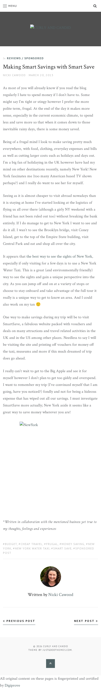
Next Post (85, 621)
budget (11, 544)
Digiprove (12, 685)
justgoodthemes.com (57, 650)
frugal (52, 544)
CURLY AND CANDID (55, 646)
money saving (73, 544)
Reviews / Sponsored (25, 58)
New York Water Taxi (32, 548)
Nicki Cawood (14, 75)
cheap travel (31, 544)
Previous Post (20, 621)
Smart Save (62, 548)
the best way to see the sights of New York (59, 256)
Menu (12, 6)
